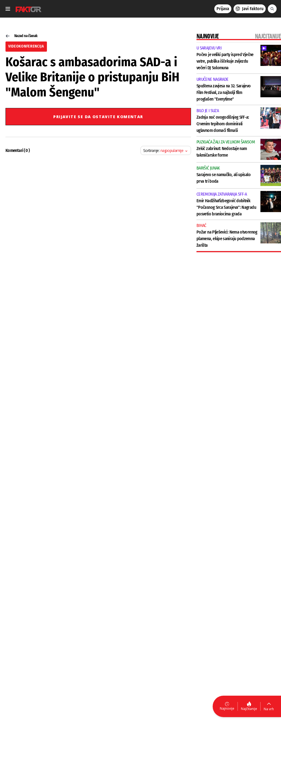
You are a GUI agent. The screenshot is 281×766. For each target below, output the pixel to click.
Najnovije (227, 708)
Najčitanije (249, 708)
